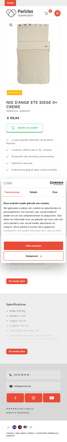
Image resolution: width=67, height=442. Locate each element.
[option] (33, 53)
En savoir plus (17, 281)
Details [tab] (33, 192)
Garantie (10, 436)
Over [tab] (55, 192)
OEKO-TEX (14, 92)
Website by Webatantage (18, 413)
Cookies (10, 433)
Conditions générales (47, 433)
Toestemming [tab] (12, 192)
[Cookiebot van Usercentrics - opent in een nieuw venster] (49, 183)
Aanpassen (32, 256)
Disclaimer (20, 433)
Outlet (10, 3)
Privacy (31, 433)
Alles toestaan (33, 245)
